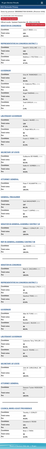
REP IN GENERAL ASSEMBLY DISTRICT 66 (18, 242)
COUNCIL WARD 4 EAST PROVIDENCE (16, 408)
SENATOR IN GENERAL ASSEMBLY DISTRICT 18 (20, 224)
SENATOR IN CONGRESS (11, 26)
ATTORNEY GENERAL (10, 179)
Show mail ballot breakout (35, 24)
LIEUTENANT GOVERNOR (11, 116)
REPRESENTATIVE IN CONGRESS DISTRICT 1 (19, 43)
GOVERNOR (6, 70)
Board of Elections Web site (19, 446)
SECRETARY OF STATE (10, 152)
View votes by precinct (9, 19)
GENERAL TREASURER (10, 197)
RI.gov (34, 446)
